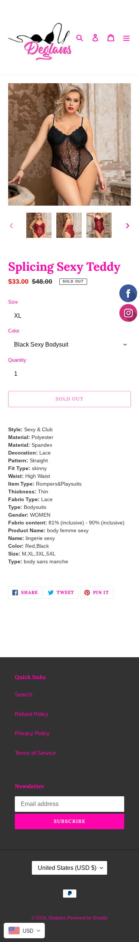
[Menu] (126, 37)
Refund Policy (32, 714)
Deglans (57, 918)
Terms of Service (35, 753)
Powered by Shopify (87, 918)
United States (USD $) (67, 868)
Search (23, 694)
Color (13, 331)
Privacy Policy (32, 733)
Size (13, 302)
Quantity (17, 360)
